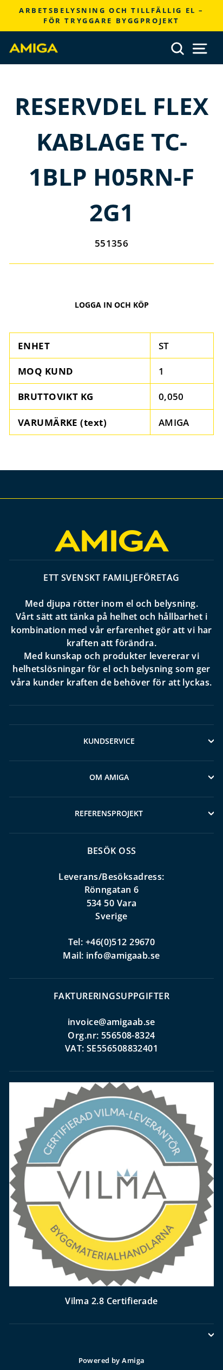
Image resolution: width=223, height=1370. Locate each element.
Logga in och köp (112, 305)
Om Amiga (109, 777)
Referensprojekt (109, 813)
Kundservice (109, 741)
